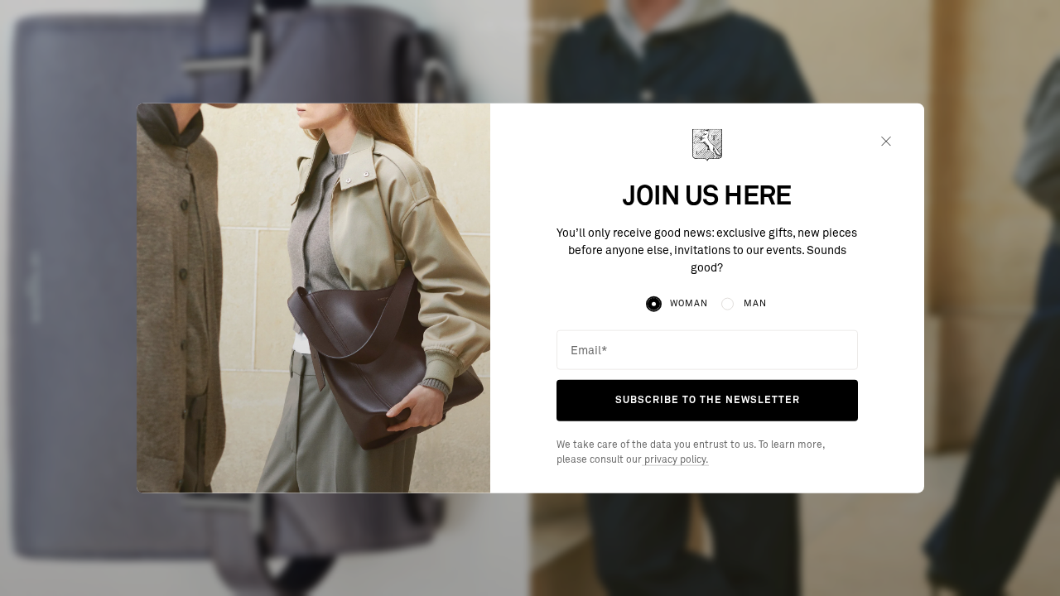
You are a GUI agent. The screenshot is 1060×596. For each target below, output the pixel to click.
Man (755, 303)
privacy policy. (675, 460)
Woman (688, 303)
